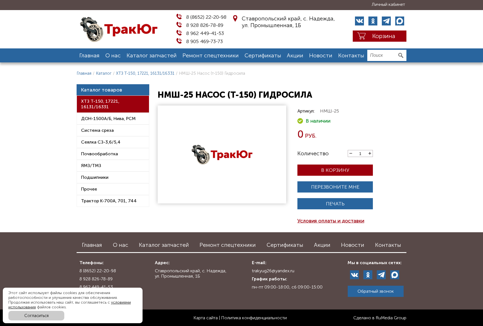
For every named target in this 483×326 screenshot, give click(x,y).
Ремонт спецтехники (211, 55)
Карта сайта (205, 317)
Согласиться (36, 315)
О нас (113, 55)
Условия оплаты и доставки (330, 221)
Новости (320, 55)
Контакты (351, 55)
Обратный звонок (375, 291)
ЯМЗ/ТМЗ (91, 165)
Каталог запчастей (152, 55)
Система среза (97, 130)
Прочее (89, 189)
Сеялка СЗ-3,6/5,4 (100, 142)
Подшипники (94, 177)
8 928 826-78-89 (204, 25)
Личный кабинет (388, 4)
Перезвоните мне (335, 187)
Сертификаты (263, 55)
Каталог (104, 73)
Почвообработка (99, 153)
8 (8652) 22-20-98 (206, 17)
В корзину (335, 170)
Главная (89, 55)
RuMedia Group (391, 317)
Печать (335, 204)
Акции (295, 55)
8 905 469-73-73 (204, 41)
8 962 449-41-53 (205, 33)
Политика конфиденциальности (254, 317)
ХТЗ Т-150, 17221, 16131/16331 (145, 73)
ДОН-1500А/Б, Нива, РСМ (108, 118)
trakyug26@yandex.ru (273, 270)
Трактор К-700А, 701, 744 (109, 200)
